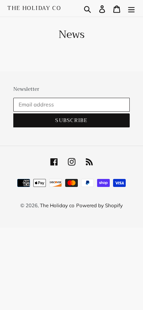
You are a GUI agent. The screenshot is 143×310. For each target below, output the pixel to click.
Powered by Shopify (99, 205)
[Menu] (131, 8)
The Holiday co (34, 8)
